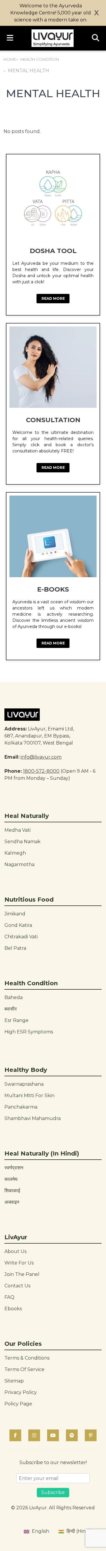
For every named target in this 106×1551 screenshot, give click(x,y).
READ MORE (53, 298)
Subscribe (53, 1492)
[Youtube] (53, 1435)
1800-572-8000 (41, 771)
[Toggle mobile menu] (10, 38)
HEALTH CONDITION (39, 59)
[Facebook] (15, 1435)
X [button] (96, 13)
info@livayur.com (41, 757)
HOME (10, 59)
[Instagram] (34, 1435)
